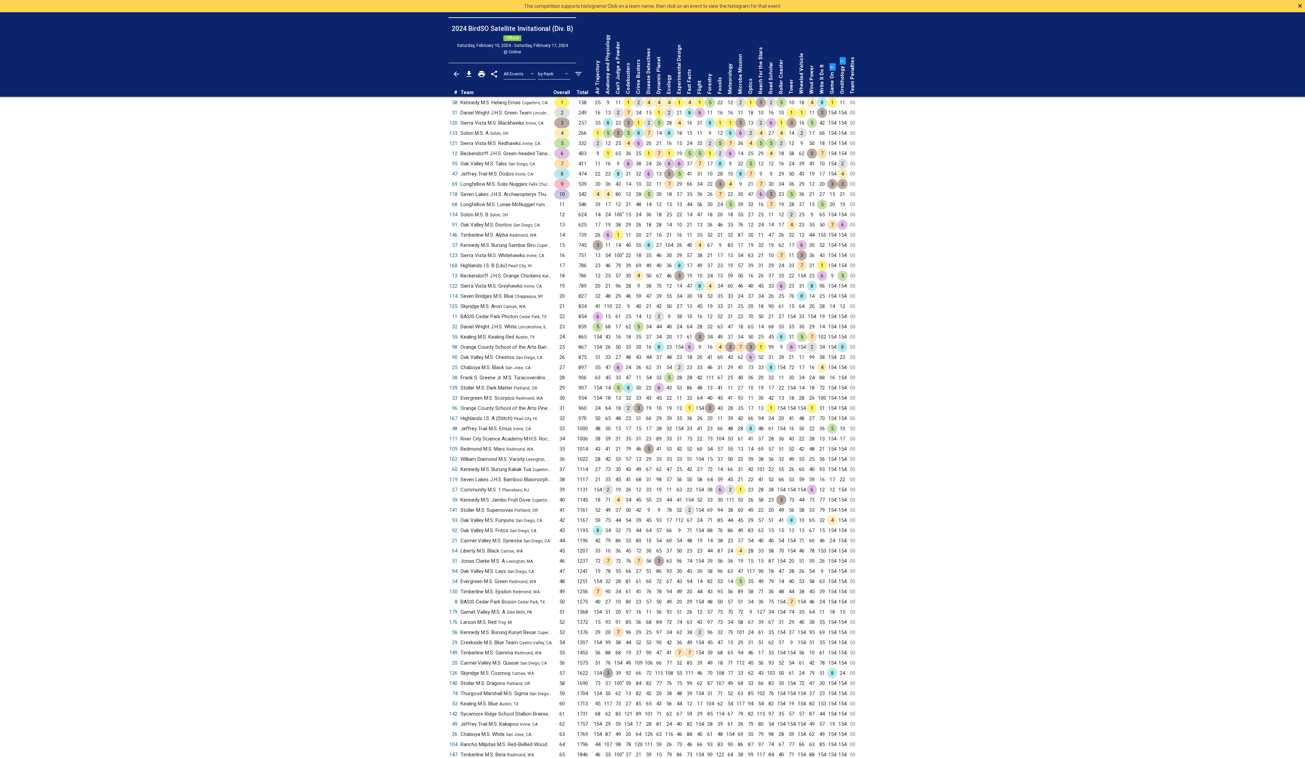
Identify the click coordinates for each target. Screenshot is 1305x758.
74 (454, 693)
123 (453, 255)
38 (454, 378)
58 (454, 103)
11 (454, 316)
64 (454, 551)
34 (454, 581)
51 (454, 561)
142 (453, 714)
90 (454, 357)
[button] (832, 67)
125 (453, 306)
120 (453, 123)
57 (454, 245)
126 (453, 673)
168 (453, 266)
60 (454, 469)
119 (453, 479)
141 (453, 510)
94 (454, 571)
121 (453, 143)
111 (453, 439)
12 (454, 153)
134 (453, 215)
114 (453, 296)
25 (454, 367)
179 (453, 612)
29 (454, 642)
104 (453, 744)
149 (453, 653)
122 (453, 286)
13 (454, 276)
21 (454, 541)
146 (453, 235)
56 (454, 632)
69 (454, 184)
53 (454, 704)
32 (454, 327)
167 (453, 418)
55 (454, 337)
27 (454, 490)
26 (454, 734)
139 (453, 388)
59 (454, 500)
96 (454, 408)
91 (454, 225)
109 (453, 449)
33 (454, 398)
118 (453, 194)
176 (453, 622)
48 (454, 429)
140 (453, 683)
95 (454, 164)
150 (453, 592)
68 (454, 204)
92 (454, 530)
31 (454, 113)
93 (454, 520)
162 (453, 459)
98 (454, 347)
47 (454, 174)
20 (454, 663)
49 (454, 724)
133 (453, 133)
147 (453, 755)
